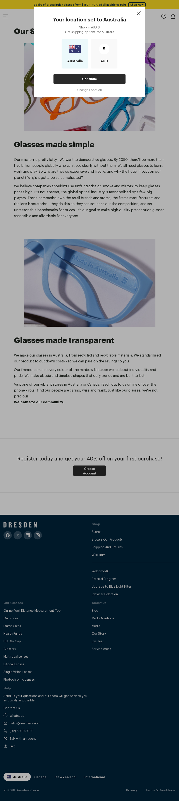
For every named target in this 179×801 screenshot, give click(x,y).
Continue (89, 79)
